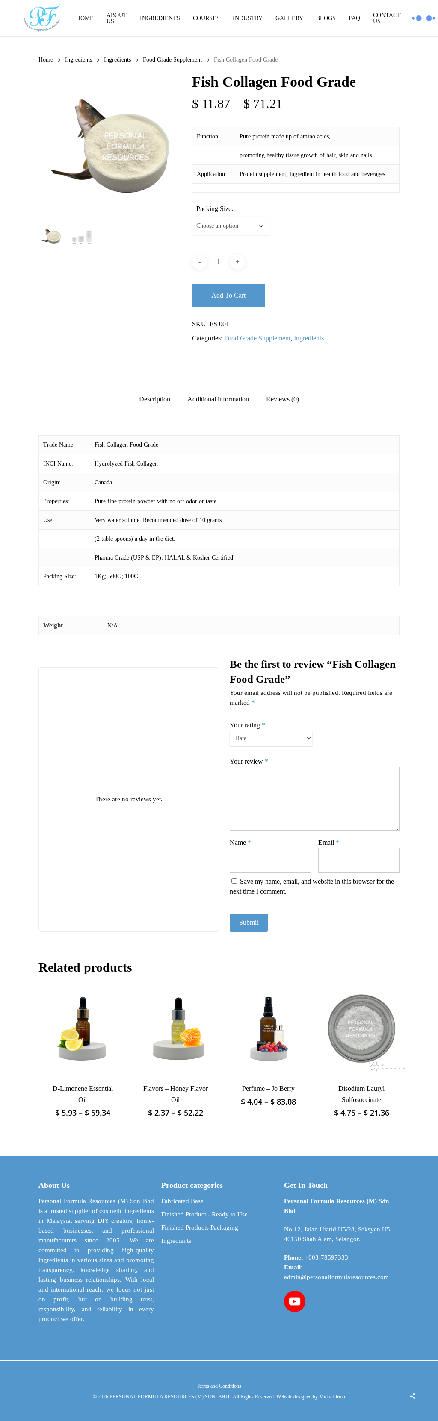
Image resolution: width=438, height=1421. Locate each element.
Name (240, 842)
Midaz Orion (332, 1397)
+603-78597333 (326, 1257)
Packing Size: (214, 208)
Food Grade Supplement (172, 59)
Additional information (218, 399)
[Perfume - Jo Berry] (269, 1028)
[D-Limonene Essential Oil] (82, 1028)
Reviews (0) (282, 399)
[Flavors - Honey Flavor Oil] (175, 1028)
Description (154, 399)
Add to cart (228, 295)
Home (45, 59)
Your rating (247, 725)
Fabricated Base (182, 1201)
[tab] (154, 399)
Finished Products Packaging (199, 1227)
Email (328, 842)
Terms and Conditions (219, 1386)
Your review (249, 761)
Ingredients (78, 59)
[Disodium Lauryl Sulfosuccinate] (361, 1028)
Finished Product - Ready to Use (204, 1214)
